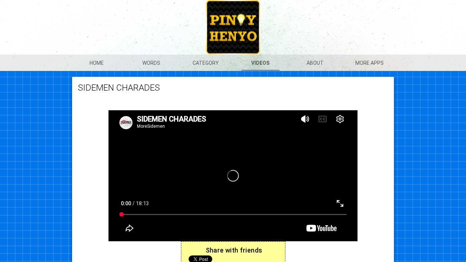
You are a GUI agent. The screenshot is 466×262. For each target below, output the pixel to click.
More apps (369, 63)
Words (151, 63)
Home (97, 63)
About (315, 63)
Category (206, 63)
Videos (260, 63)
